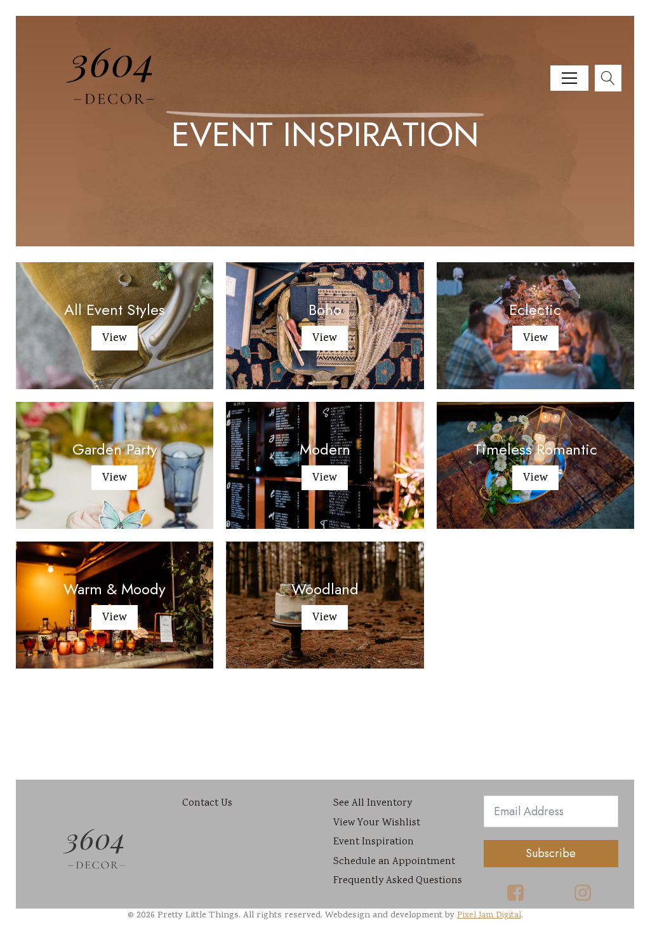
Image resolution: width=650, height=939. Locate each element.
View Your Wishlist (376, 823)
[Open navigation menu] (569, 78)
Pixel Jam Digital (489, 915)
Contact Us (207, 803)
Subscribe (551, 853)
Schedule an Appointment (394, 862)
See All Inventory (372, 803)
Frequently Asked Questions (397, 881)
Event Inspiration (373, 842)
